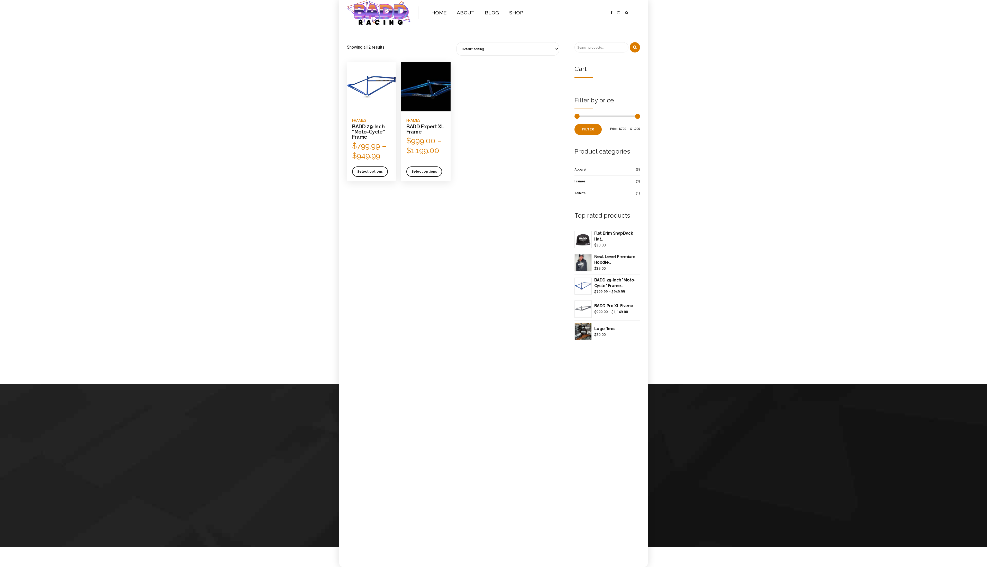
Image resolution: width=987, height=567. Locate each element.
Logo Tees (605, 328)
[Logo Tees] (583, 331)
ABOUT (465, 13)
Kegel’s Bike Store (405, 487)
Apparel (580, 169)
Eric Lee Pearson (404, 499)
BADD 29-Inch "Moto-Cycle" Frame (615, 283)
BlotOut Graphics (405, 493)
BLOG (492, 13)
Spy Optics (400, 506)
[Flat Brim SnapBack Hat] (583, 239)
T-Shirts (580, 193)
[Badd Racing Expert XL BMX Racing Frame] (425, 86)
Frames (359, 120)
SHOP (516, 13)
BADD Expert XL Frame (425, 129)
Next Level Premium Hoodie (614, 259)
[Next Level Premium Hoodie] (583, 262)
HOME (438, 13)
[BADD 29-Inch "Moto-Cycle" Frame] (583, 286)
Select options (370, 171)
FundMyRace (402, 469)
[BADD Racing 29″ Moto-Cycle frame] (371, 86)
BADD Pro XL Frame (613, 305)
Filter (588, 129)
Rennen (398, 475)
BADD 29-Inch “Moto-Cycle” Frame (368, 131)
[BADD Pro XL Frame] (583, 309)
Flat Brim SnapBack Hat (613, 236)
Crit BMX (398, 481)
